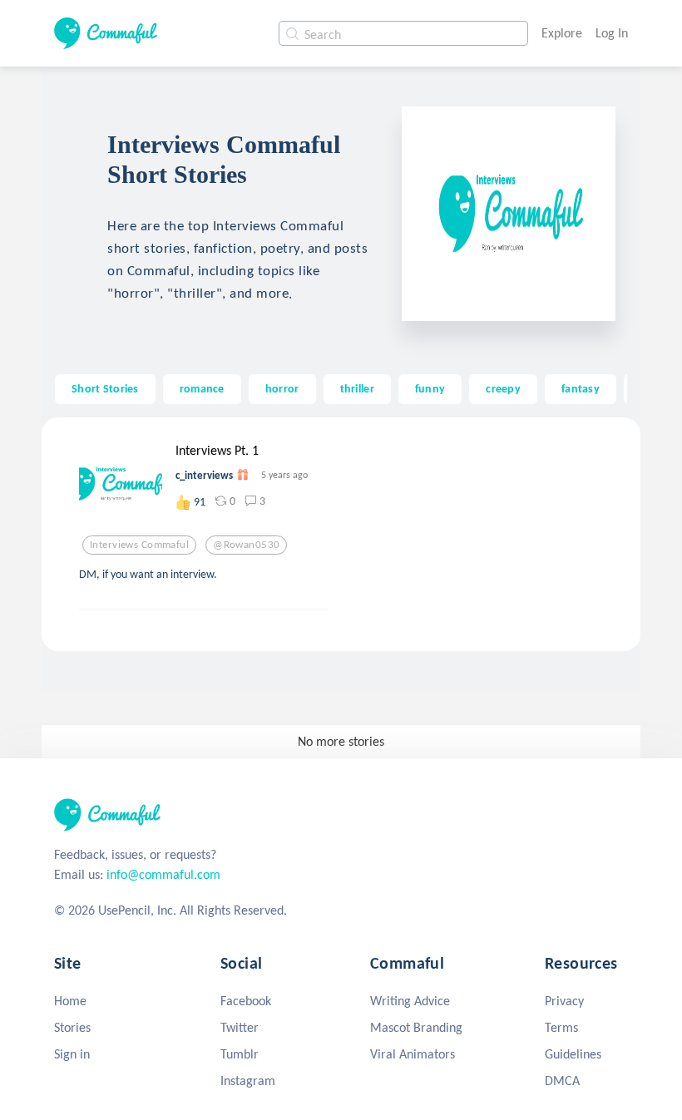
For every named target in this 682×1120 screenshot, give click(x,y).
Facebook (245, 1001)
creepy (503, 388)
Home (70, 1001)
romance (202, 388)
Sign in (72, 1054)
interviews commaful (139, 544)
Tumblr (239, 1054)
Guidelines (573, 1054)
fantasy (580, 388)
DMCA (562, 1080)
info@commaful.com (163, 874)
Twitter (239, 1027)
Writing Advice (410, 1001)
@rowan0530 (246, 544)
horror (282, 388)
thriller (357, 388)
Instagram (247, 1080)
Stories (72, 1027)
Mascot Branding (416, 1027)
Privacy (564, 1001)
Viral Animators (412, 1054)
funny (430, 388)
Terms (561, 1027)
